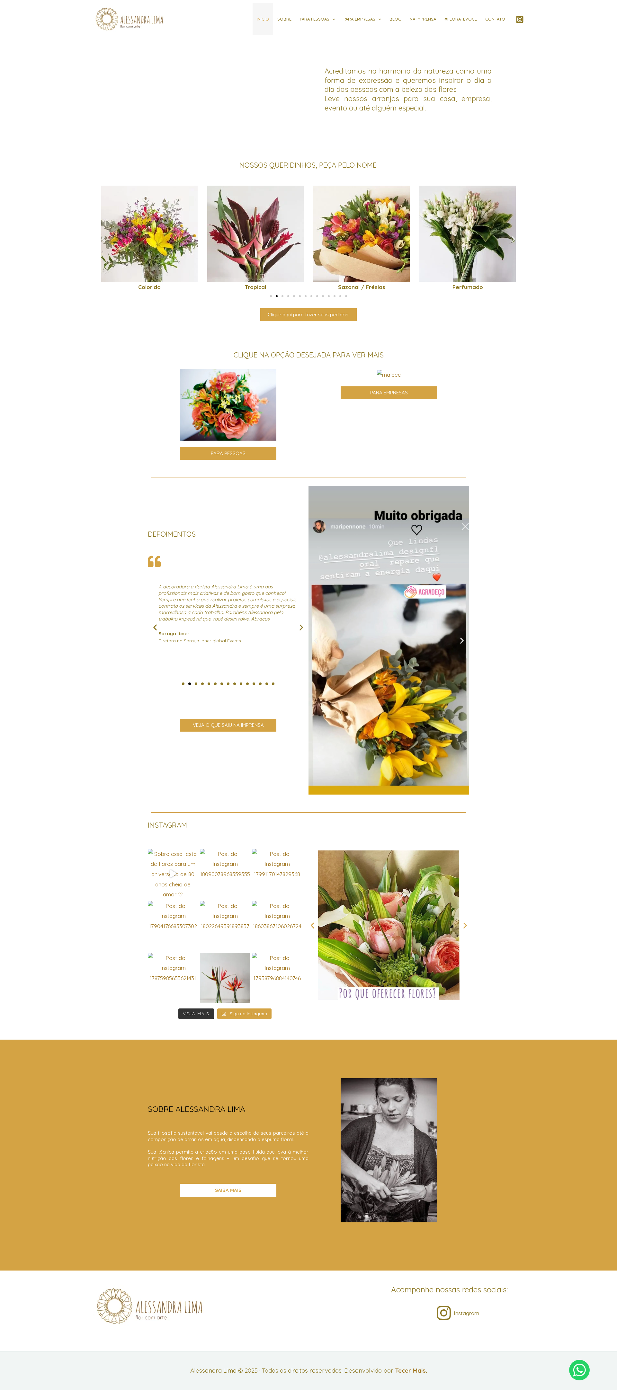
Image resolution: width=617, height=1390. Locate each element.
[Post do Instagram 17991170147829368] (277, 874)
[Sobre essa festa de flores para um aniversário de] (173, 874)
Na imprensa (423, 19)
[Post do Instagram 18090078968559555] (225, 874)
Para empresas (359, 19)
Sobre (284, 19)
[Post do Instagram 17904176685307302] (173, 926)
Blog (395, 19)
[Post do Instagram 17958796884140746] (277, 978)
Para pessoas (314, 19)
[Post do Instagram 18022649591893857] (225, 926)
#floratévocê (460, 19)
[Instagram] (520, 19)
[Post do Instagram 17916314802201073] (225, 978)
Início (263, 19)
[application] (332, 19)
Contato (495, 19)
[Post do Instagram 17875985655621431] (173, 978)
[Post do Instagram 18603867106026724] (277, 926)
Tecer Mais (410, 1370)
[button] (104, 239)
